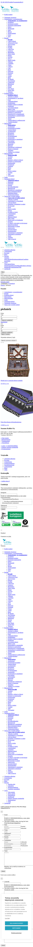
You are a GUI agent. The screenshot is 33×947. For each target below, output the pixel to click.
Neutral (10, 85)
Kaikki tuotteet (8, 14)
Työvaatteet (11, 175)
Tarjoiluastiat (11, 117)
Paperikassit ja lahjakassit (15, 147)
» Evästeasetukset (5, 449)
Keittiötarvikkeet (8, 93)
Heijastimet (11, 133)
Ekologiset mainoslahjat (14, 25)
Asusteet (10, 157)
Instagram (3, 492)
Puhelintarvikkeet (12, 193)
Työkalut (10, 237)
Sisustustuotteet (12, 231)
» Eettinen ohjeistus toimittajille (9, 447)
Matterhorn (11, 84)
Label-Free (11, 49)
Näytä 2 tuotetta (5, 334)
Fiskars (10, 74)
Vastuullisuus (11, 265)
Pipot (9, 169)
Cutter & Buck (12, 41)
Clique (9, 65)
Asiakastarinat (14, 267)
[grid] (1, 342)
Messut (10, 32)
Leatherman (11, 82)
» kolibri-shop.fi (5, 481)
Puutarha (10, 221)
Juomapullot (11, 138)
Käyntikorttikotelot (13, 187)
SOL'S (10, 58)
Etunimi (23, 826)
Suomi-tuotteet (12, 33)
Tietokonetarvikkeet (13, 194)
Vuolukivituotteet (12, 122)
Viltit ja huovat (12, 239)
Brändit (6, 38)
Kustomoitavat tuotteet (14, 128)
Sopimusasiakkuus (17, 259)
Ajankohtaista (8, 251)
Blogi (5, 254)
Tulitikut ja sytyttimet (13, 152)
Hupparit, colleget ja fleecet (15, 160)
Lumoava (10, 51)
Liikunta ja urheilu (13, 199)
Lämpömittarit (12, 213)
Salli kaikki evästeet (16, 923)
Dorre (9, 69)
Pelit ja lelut (11, 218)
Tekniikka (10, 150)
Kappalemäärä (8, 847)
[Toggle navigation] (1, 247)
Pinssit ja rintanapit (13, 149)
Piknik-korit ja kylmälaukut (15, 220)
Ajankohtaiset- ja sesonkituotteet (13, 19)
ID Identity (11, 79)
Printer (9, 87)
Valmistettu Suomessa (10, 17)
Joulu (9, 30)
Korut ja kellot (12, 209)
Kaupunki (23, 844)
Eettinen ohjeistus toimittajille (16, 798)
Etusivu (3, 285)
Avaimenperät (11, 131)
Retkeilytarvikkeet (13, 225)
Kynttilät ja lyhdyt (13, 212)
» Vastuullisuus (5, 443)
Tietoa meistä (11, 793)
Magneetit (10, 144)
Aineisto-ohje (11, 784)
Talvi (9, 36)
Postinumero (24, 845)
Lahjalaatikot (11, 142)
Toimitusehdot (6, 441)
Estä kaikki (16, 928)
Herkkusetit (11, 28)
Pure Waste (11, 88)
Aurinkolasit (11, 126)
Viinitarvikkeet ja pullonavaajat (16, 120)
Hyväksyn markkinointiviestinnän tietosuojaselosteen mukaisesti (12, 502)
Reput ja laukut (12, 171)
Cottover (10, 66)
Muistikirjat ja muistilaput (15, 190)
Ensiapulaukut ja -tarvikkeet (15, 98)
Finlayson (10, 71)
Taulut (9, 236)
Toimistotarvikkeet (9, 179)
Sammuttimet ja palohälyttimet (16, 115)
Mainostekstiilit (8, 153)
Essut (9, 100)
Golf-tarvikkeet (12, 202)
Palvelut (6, 256)
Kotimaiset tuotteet (13, 24)
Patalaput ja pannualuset (14, 112)
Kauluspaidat (11, 163)
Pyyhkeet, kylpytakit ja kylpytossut (17, 223)
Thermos (10, 92)
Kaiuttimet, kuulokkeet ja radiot (16, 204)
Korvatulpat (11, 141)
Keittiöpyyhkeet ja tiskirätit (15, 104)
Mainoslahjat (7, 123)
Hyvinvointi (11, 206)
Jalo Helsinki (11, 81)
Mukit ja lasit (11, 109)
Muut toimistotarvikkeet (14, 191)
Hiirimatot (10, 182)
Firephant (10, 73)
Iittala (9, 77)
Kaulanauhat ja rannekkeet (15, 139)
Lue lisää (7, 918)
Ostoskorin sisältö (9, 890)
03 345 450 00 (5, 2)
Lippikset (10, 166)
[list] (3, 342)
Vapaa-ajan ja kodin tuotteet (12, 196)
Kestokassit (11, 164)
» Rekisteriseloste (5, 439)
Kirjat (9, 207)
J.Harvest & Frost (13, 43)
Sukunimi (23, 828)
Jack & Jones (11, 44)
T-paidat (10, 172)
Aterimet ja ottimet (13, 96)
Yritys (6, 262)
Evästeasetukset (16, 933)
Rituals (10, 55)
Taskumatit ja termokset (14, 234)
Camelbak (10, 63)
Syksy (9, 35)
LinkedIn (6, 881)
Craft (9, 68)
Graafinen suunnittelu (14, 789)
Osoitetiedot (7, 840)
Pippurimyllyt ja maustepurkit (16, 114)
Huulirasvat (11, 134)
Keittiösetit (11, 106)
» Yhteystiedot (5, 438)
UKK (19, 267)
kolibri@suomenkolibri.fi (16, 2)
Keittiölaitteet (11, 103)
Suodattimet (4, 322)
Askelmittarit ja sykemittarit (15, 201)
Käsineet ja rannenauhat (14, 161)
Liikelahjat (9, 259)
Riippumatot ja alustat (14, 226)
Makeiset (10, 145)
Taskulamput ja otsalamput (15, 232)
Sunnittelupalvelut (9, 465)
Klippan (10, 46)
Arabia (10, 76)
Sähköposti (4, 505)
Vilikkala (10, 62)
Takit (9, 174)
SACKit (10, 57)
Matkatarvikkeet (12, 217)
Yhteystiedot (7, 264)
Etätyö (9, 27)
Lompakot (10, 215)
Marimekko (11, 52)
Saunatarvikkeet (12, 229)
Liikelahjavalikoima (9, 250)
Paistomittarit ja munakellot (15, 111)
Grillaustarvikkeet (13, 101)
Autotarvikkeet (12, 130)
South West (11, 90)
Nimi (5, 825)
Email (5, 815)
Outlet (6, 177)
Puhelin (6, 837)
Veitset (9, 119)
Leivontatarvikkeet (13, 107)
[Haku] (18, 274)
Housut (10, 158)
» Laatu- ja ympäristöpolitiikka (9, 446)
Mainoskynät (11, 188)
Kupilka (10, 47)
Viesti (5, 851)
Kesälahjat (11, 22)
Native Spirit (11, 54)
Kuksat (10, 210)
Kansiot (10, 185)
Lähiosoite (24, 842)
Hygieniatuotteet (12, 136)
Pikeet (9, 168)
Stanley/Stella (11, 60)
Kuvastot (6, 253)
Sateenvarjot (11, 228)
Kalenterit (10, 183)
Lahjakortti (7, 269)
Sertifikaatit (18, 265)
